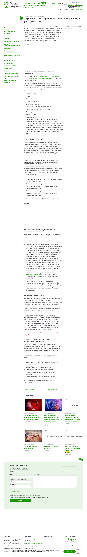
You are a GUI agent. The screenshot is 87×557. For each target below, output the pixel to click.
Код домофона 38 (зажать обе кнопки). (32, 546)
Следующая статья (53, 389)
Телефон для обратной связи (18, 479)
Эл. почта (12, 484)
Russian (56, 3)
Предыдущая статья (29, 389)
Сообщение (36, 474)
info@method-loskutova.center (69, 466)
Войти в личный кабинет (77, 9)
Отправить (20, 500)
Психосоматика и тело (29, 413)
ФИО (11, 474)
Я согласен (69, 551)
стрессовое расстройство (34, 274)
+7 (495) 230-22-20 (75, 7)
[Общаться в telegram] (73, 5)
